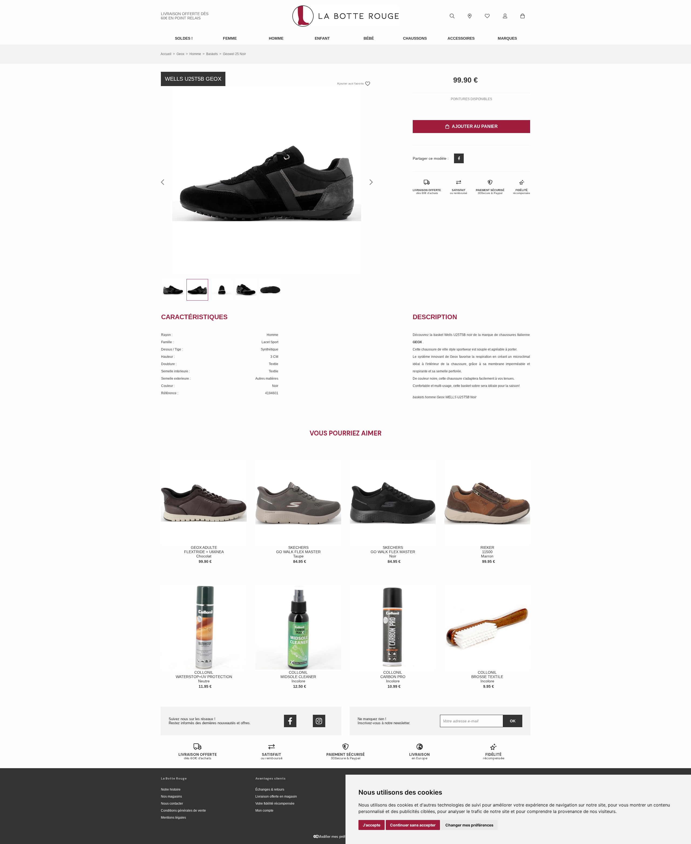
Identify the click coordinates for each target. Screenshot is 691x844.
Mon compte (264, 810)
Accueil (166, 54)
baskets (212, 54)
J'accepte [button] (371, 825)
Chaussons (415, 38)
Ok (513, 721)
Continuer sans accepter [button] (413, 825)
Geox (180, 54)
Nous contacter (172, 803)
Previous (164, 182)
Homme (276, 38)
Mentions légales (173, 817)
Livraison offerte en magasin (276, 796)
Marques (507, 38)
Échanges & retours (269, 789)
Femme (230, 38)
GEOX (418, 342)
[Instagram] (319, 721)
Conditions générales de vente (183, 810)
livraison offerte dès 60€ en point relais (184, 16)
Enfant (322, 38)
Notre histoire (171, 789)
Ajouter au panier (475, 126)
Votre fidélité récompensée (274, 803)
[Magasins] (470, 16)
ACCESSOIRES (461, 38)
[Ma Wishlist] (487, 16)
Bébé (369, 38)
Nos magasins (171, 796)
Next (369, 182)
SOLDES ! (184, 38)
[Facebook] (290, 721)
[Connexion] (505, 16)
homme (195, 54)
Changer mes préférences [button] (469, 825)
